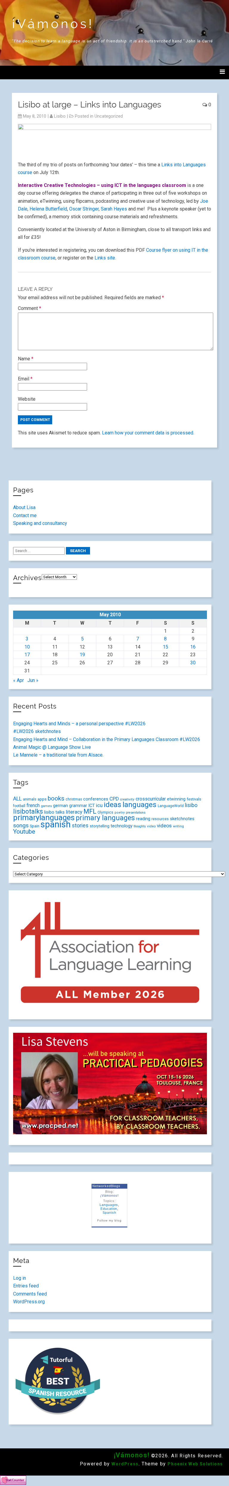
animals (29, 799)
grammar (78, 805)
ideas (112, 804)
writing (178, 826)
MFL (89, 811)
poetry (119, 813)
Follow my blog (109, 1220)
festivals (194, 799)
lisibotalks (28, 811)
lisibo (60, 116)
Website (26, 399)
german (60, 805)
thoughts (140, 826)
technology (121, 826)
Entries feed (26, 1286)
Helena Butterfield (48, 209)
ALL (17, 799)
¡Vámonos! (53, 23)
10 (27, 647)
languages (140, 804)
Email (25, 379)
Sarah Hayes (114, 209)
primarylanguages (44, 817)
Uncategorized (109, 116)
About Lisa (24, 507)
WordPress (125, 1464)
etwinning (176, 799)
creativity (127, 799)
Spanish (109, 1212)
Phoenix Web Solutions (195, 1464)
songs (21, 825)
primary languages (105, 818)
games (46, 806)
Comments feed (30, 1294)
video (151, 826)
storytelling (99, 826)
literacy (74, 812)
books (56, 798)
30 (193, 663)
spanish (56, 824)
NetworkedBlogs (106, 1186)
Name (25, 359)
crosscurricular (151, 799)
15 (165, 647)
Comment (29, 308)
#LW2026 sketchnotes (37, 731)
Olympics (105, 812)
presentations (136, 813)
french (33, 805)
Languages (109, 1205)
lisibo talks (54, 812)
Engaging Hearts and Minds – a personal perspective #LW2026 (79, 723)
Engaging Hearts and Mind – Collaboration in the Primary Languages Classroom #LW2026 (106, 739)
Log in (19, 1278)
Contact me (25, 515)
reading (143, 818)
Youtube (24, 831)
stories (80, 826)
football (19, 806)
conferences (95, 799)
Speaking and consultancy (40, 523)
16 (193, 647)
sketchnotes (182, 818)
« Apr (18, 680)
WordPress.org (29, 1301)
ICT (91, 805)
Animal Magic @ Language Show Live (52, 747)
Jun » (32, 680)
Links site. (105, 258)
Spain (34, 826)
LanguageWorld (171, 806)
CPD (114, 799)
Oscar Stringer (84, 209)
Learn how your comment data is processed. (148, 433)
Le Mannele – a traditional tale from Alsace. (58, 755)
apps (42, 799)
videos (164, 826)
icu (99, 805)
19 (82, 654)
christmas (74, 799)
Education (108, 1208)
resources (160, 819)
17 (27, 654)
